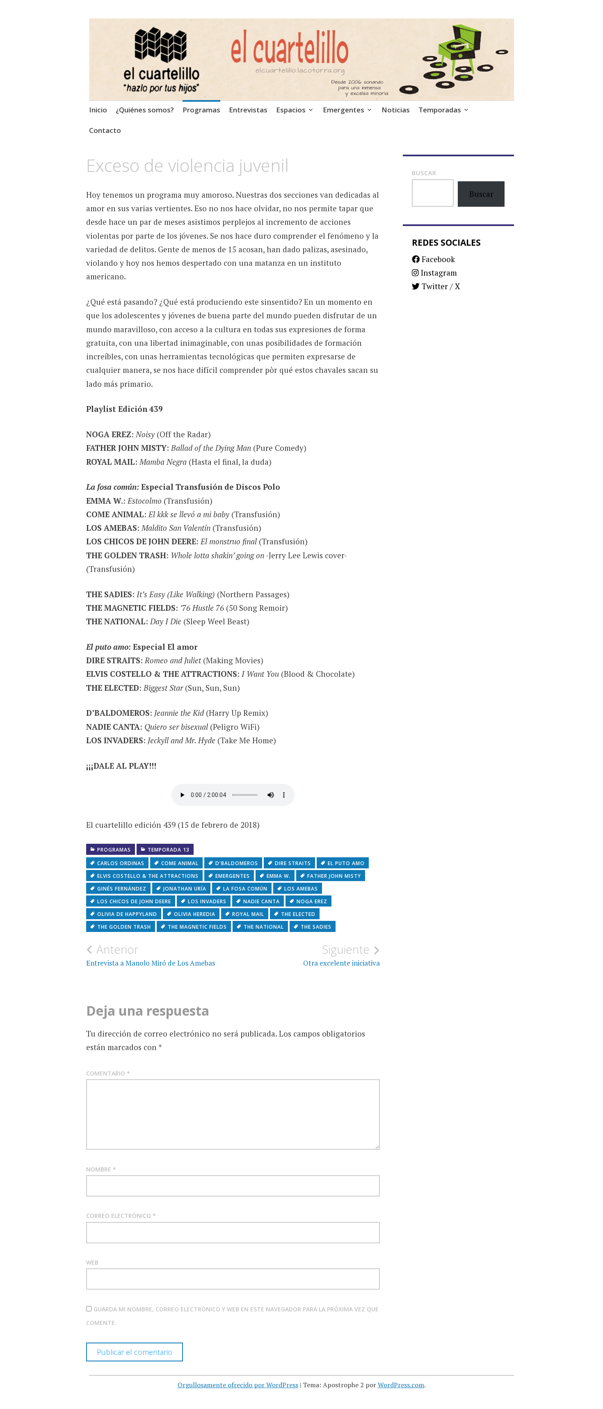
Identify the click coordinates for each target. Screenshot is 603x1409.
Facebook (437, 259)
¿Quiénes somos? (145, 109)
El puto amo (346, 863)
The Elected (298, 914)
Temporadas (439, 109)
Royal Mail (248, 914)
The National (264, 926)
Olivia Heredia (194, 914)
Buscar (424, 173)
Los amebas (301, 888)
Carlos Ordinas (120, 863)
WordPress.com (401, 1384)
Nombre (101, 1169)
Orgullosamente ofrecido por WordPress (238, 1384)
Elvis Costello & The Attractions (148, 875)
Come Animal (180, 863)
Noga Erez (312, 901)
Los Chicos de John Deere (134, 901)
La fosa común (245, 888)
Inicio (98, 109)
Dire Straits (293, 863)
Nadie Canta (261, 901)
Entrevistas (248, 109)
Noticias (395, 109)
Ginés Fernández (121, 888)
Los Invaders (207, 901)
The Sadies (316, 926)
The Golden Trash (124, 926)
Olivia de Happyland (127, 914)
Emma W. (278, 875)
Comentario (108, 1073)
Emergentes (343, 109)
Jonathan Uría (184, 888)
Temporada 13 (169, 849)
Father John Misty (334, 875)
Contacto (105, 130)
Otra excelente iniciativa (341, 955)
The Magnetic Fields (197, 926)
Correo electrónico (121, 1215)
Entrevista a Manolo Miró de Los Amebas (150, 955)
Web (92, 1262)
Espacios (291, 109)
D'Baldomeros (236, 863)
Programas (201, 109)
